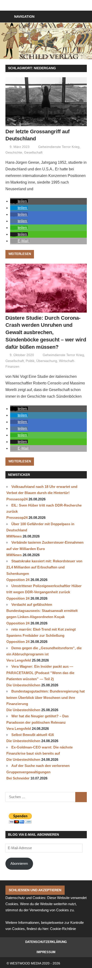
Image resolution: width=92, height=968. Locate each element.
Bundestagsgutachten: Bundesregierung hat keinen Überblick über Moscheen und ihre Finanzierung (45, 697)
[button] (19, 201)
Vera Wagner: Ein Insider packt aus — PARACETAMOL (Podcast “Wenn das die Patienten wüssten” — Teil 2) (40, 672)
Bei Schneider (17, 778)
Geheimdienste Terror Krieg (58, 147)
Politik (30, 361)
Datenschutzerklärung (46, 942)
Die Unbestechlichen (23, 685)
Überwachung (46, 361)
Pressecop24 (17, 499)
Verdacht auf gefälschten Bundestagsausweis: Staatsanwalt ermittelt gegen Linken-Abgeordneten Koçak (42, 610)
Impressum (46, 952)
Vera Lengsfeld (18, 660)
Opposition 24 (17, 580)
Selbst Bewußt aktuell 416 (32, 735)
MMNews (14, 536)
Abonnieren (19, 863)
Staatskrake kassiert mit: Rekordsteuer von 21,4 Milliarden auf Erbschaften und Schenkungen (44, 567)
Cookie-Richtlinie (63, 929)
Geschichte (13, 152)
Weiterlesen (19, 254)
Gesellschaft (33, 152)
